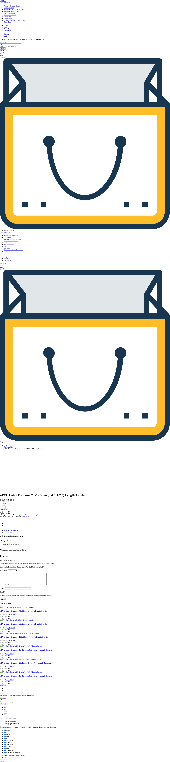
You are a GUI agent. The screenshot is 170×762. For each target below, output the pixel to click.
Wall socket (7, 16)
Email (2, 592)
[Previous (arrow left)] (1, 761)
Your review (4, 585)
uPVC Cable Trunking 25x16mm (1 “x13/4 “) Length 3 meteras (26, 663)
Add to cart (11, 615)
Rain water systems (10, 15)
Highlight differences (12, 724)
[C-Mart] (3, 1)
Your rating (4, 570)
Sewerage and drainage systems (14, 9)
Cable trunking (8, 447)
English (6, 34)
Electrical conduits (9, 13)
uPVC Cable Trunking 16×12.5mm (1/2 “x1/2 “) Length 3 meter (26, 650)
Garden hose (8, 18)
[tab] (87, 530)
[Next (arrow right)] (3, 761)
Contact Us (7, 31)
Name (2, 588)
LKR (5, 36)
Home (6, 25)
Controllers (7, 22)
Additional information (11, 530)
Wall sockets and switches (12, 11)
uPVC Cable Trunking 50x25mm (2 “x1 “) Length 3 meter (23, 624)
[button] (5, 511)
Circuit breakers (9, 8)
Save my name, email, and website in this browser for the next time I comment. (26, 596)
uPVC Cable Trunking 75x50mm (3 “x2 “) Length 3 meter (23, 611)
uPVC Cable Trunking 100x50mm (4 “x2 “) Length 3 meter (24, 637)
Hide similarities (11, 722)
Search (3, 48)
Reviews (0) (8, 532)
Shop (5, 27)
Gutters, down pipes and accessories (15, 20)
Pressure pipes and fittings (12, 6)
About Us (7, 29)
